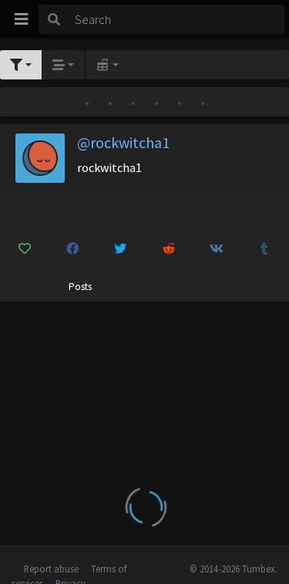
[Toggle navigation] (22, 19)
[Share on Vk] (216, 248)
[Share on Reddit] (168, 248)
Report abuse (51, 568)
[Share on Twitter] (120, 248)
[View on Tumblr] (264, 248)
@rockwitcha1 (123, 142)
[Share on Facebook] (72, 248)
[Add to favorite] (24, 248)
